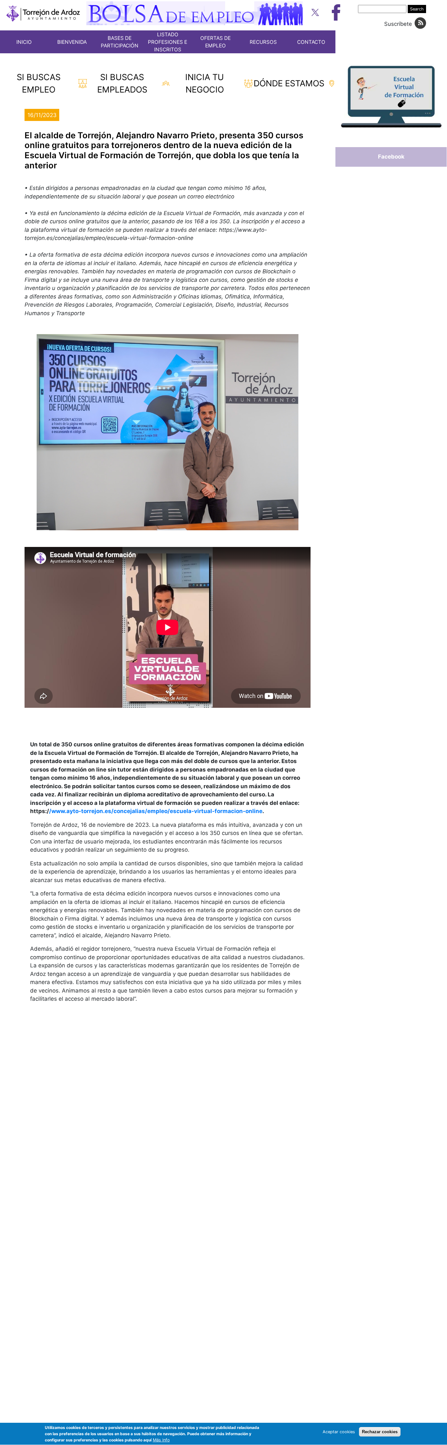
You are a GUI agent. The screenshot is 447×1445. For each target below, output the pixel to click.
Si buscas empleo (39, 83)
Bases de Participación (119, 42)
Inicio (24, 42)
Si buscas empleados (122, 83)
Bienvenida (72, 42)
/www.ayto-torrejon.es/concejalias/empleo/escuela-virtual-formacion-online (155, 811)
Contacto (311, 42)
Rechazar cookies (380, 1431)
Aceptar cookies (339, 1431)
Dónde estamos (289, 83)
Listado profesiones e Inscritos (167, 42)
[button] (168, 432)
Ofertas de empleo (215, 42)
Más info (161, 1440)
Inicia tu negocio (204, 83)
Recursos (263, 42)
